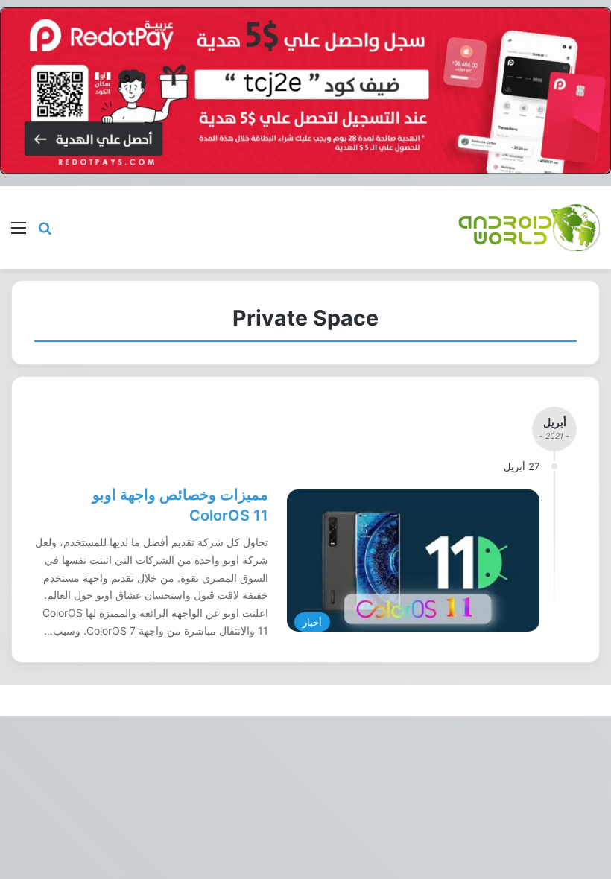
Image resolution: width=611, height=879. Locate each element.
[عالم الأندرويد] (529, 227)
